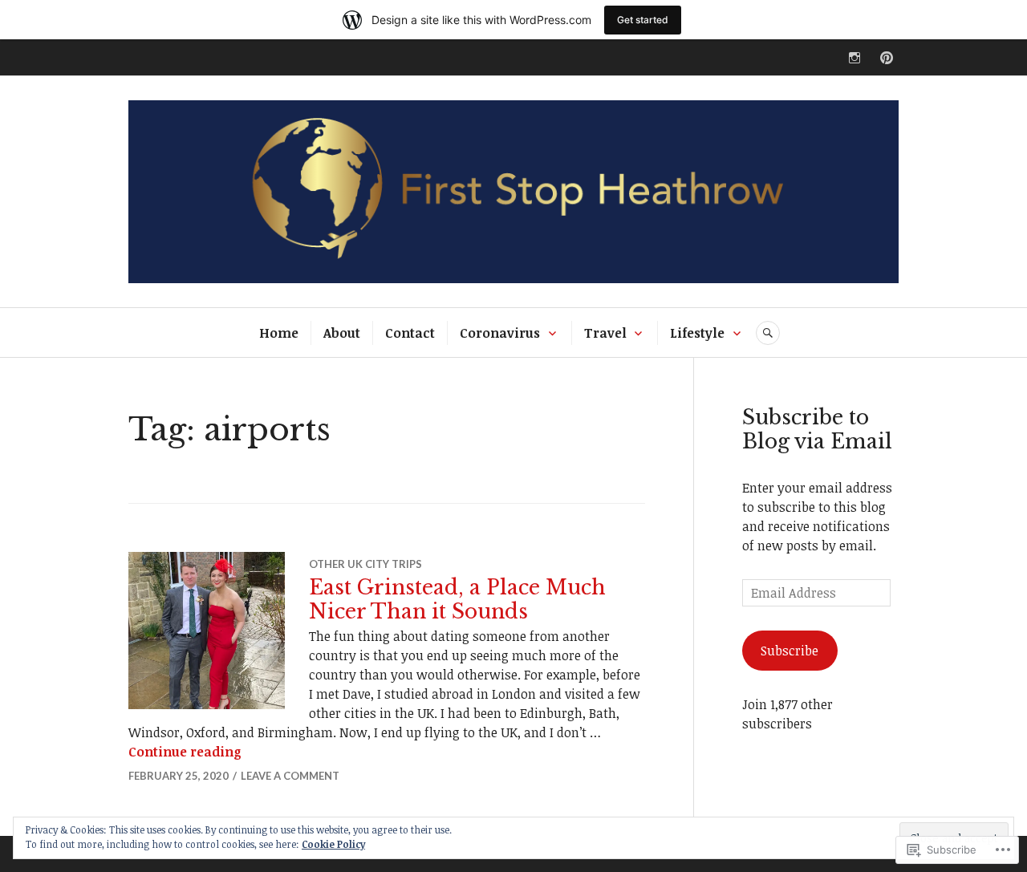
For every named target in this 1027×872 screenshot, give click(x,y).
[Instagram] (854, 58)
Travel (605, 333)
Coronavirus (500, 333)
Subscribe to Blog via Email (817, 429)
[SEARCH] (768, 333)
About (341, 333)
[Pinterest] (887, 58)
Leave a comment (290, 775)
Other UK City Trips (365, 564)
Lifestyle (697, 333)
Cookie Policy (333, 844)
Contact (410, 333)
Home (278, 333)
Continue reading (185, 751)
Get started (642, 20)
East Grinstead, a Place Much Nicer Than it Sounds (457, 599)
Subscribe (789, 650)
